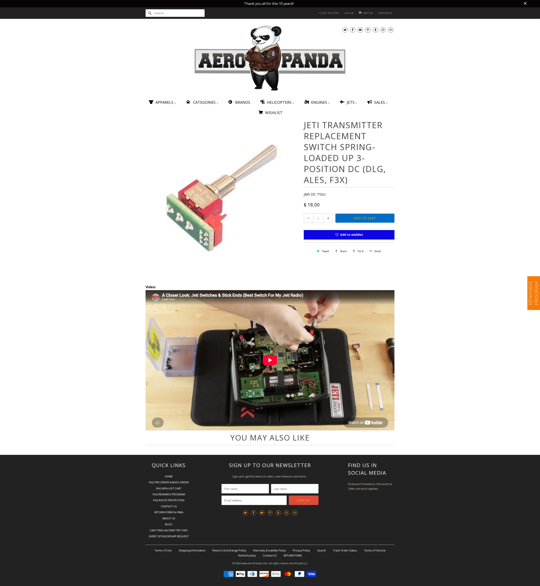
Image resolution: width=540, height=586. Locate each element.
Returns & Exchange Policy (229, 550)
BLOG (168, 524)
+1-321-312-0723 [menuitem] (328, 13)
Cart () (367, 13)
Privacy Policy (301, 550)
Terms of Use (163, 550)
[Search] (150, 13)
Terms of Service (375, 550)
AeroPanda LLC (298, 563)
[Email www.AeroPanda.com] (390, 30)
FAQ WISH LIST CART (168, 488)
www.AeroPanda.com (254, 563)
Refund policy (247, 555)
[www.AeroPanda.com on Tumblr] (375, 30)
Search (321, 550)
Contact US (270, 555)
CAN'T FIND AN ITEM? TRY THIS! (169, 530)
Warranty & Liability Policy (269, 550)
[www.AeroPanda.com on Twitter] (345, 30)
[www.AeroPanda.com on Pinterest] (368, 30)
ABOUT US (168, 518)
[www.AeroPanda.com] (270, 59)
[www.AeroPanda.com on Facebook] (352, 30)
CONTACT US (169, 506)
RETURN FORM (293, 555)
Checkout (385, 13)
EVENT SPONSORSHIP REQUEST (169, 536)
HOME (169, 476)
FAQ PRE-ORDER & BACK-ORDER (169, 482)
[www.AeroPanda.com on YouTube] (360, 30)
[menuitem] (162, 102)
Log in (349, 13)
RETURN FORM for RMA (168, 512)
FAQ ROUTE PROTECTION (168, 500)
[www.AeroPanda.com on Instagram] (383, 30)
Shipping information (192, 550)
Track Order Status (345, 550)
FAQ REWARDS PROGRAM (169, 494)
